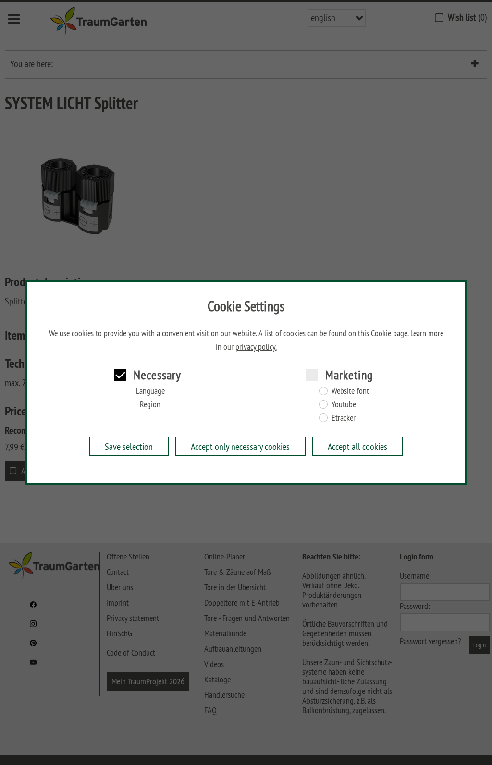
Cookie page (389, 333)
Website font (350, 391)
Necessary (157, 375)
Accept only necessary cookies (240, 446)
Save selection (129, 446)
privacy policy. (256, 346)
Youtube (344, 404)
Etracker (344, 418)
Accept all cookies (357, 446)
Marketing (349, 375)
